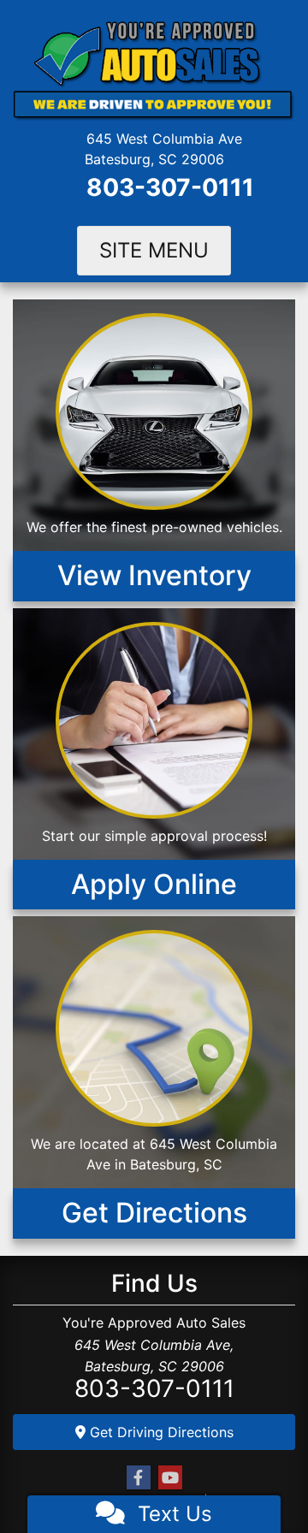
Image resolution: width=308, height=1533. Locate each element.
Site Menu (154, 250)
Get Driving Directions (160, 1432)
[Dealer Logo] (154, 70)
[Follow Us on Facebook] (139, 1477)
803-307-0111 (170, 187)
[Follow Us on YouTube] (170, 1477)
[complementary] (256, 1481)
